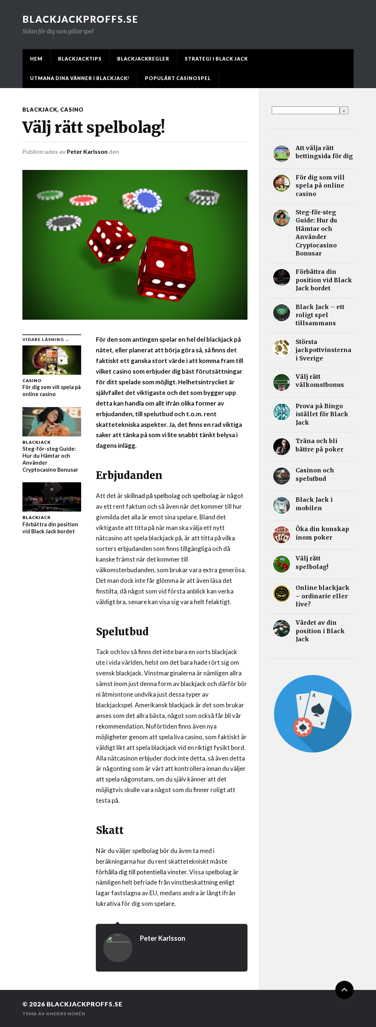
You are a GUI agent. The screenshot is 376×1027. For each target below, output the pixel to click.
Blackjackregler (143, 59)
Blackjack (39, 109)
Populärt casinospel (178, 78)
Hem (36, 59)
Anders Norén (65, 1013)
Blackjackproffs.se (80, 19)
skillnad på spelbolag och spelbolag (171, 496)
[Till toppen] (344, 990)
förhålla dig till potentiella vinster (141, 872)
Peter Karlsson (87, 151)
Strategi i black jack (216, 59)
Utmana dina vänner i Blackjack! (80, 78)
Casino (72, 109)
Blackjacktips (80, 59)
